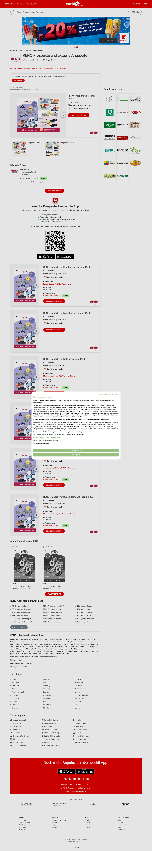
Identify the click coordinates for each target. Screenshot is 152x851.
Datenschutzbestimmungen (109, 394)
